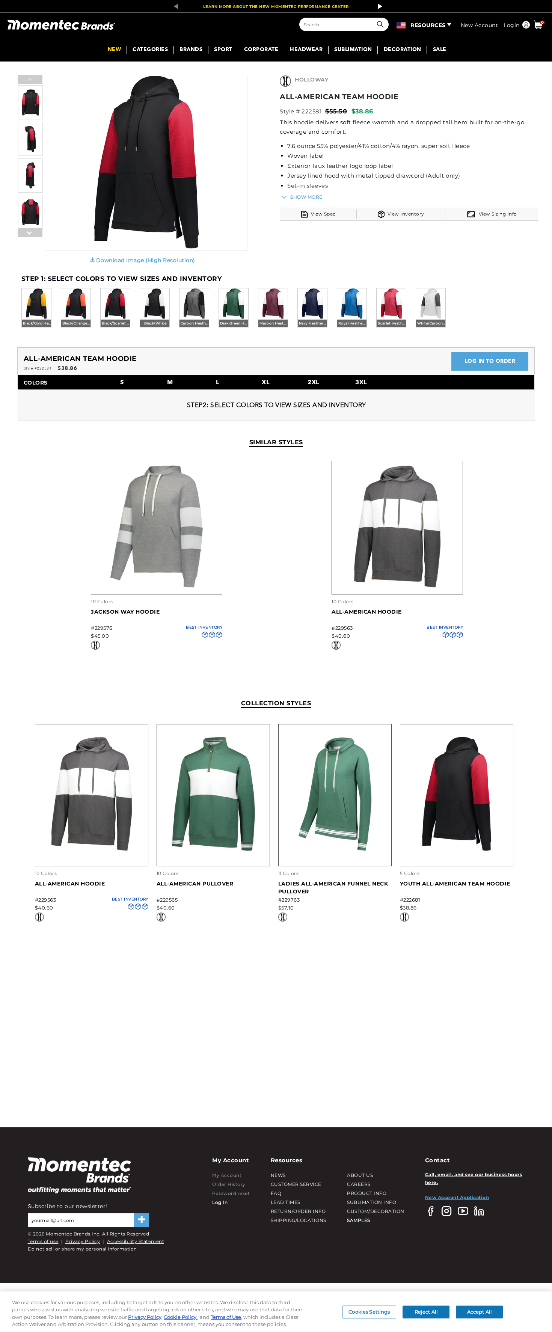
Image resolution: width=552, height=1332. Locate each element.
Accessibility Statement (135, 1241)
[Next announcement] (378, 6)
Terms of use (43, 1241)
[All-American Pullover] (213, 849)
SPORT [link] (223, 50)
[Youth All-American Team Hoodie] (456, 849)
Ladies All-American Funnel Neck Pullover (333, 887)
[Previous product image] (30, 80)
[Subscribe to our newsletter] (141, 1220)
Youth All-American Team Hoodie (455, 883)
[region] (276, 1311)
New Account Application (457, 1197)
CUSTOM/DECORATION (375, 1211)
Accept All (479, 1312)
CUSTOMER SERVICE (296, 1184)
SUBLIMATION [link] (353, 50)
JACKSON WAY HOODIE (125, 611)
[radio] (36, 308)
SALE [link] (439, 50)
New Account (479, 25)
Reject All (426, 1312)
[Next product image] (30, 251)
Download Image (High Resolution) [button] (145, 260)
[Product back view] (30, 227)
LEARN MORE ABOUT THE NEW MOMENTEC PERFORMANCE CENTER (276, 6)
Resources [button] (428, 25)
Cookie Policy (181, 1317)
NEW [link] (114, 50)
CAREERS (359, 1184)
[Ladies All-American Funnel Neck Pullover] (335, 849)
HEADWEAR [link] (306, 50)
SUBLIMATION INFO (371, 1202)
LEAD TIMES (285, 1202)
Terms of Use (226, 1317)
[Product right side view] (30, 191)
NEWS (278, 1175)
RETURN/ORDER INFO (298, 1211)
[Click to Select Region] (402, 24)
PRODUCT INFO (366, 1193)
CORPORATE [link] (261, 50)
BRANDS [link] (190, 50)
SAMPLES (358, 1220)
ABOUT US (360, 1175)
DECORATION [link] (402, 50)
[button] (382, 24)
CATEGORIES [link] (150, 50)
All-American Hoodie (367, 611)
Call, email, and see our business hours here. (473, 1178)
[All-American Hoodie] (397, 586)
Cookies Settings (369, 1312)
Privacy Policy (82, 1241)
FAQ (276, 1193)
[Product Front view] (30, 118)
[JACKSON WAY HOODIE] (156, 586)
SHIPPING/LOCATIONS (298, 1220)
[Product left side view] (30, 154)
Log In (220, 1202)
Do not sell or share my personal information (82, 1249)
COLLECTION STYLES (276, 703)
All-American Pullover (195, 883)
